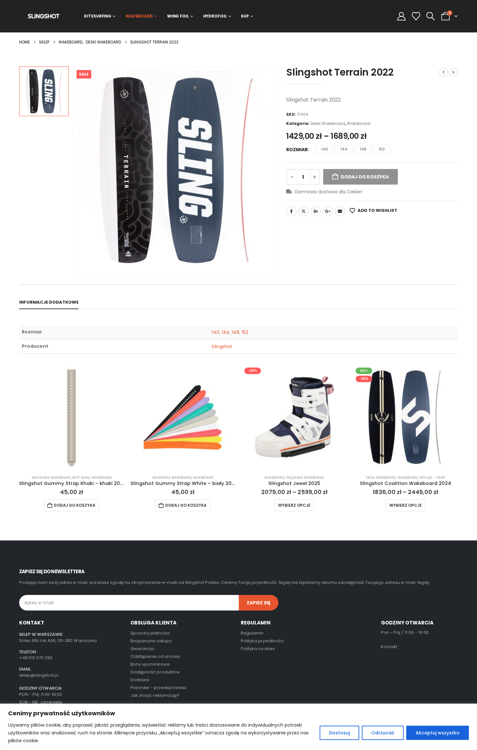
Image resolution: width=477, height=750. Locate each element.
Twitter (304, 211)
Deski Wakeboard (328, 123)
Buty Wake (81, 477)
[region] (238, 727)
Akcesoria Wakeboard (51, 477)
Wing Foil (178, 16)
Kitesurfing (97, 16)
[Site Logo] (44, 16)
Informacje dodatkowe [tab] (49, 302)
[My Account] (401, 16)
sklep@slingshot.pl (38, 675)
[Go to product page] (71, 417)
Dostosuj (339, 733)
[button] (431, 16)
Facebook (291, 211)
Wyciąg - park (432, 477)
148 (235, 332)
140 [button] (324, 149)
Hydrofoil (215, 16)
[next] (453, 72)
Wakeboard (139, 16)
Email (340, 211)
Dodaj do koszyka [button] (74, 505)
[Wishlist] (416, 16)
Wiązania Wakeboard (305, 477)
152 (245, 332)
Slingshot (222, 346)
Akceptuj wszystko (437, 733)
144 (225, 332)
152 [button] (382, 149)
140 (215, 332)
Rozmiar (297, 149)
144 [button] (344, 149)
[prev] (443, 72)
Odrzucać (382, 733)
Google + (328, 211)
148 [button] (363, 149)
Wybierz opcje (294, 505)
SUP (245, 16)
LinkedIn (316, 211)
